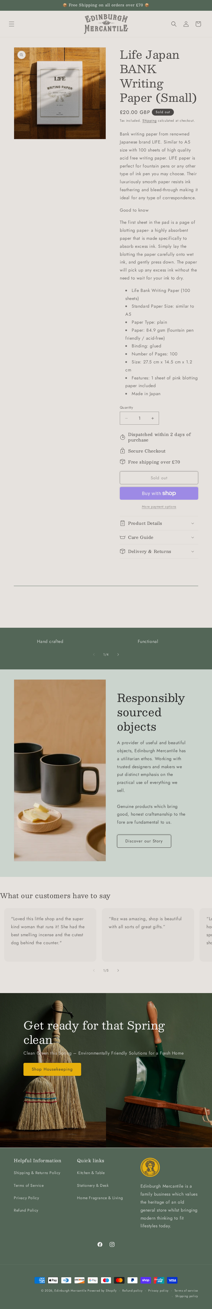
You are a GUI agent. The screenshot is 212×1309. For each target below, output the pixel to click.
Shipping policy (186, 1296)
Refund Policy (26, 1210)
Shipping (149, 120)
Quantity (126, 407)
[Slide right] (118, 654)
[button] (12, 24)
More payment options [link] (159, 506)
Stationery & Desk (92, 1185)
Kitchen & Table (91, 1172)
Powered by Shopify (102, 1290)
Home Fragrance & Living (100, 1198)
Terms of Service (29, 1185)
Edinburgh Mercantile (71, 1290)
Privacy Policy (26, 1198)
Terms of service (186, 1290)
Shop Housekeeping (52, 1069)
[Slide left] (94, 654)
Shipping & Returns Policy (37, 1172)
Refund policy (132, 1290)
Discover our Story (144, 841)
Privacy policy (158, 1290)
